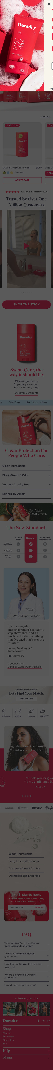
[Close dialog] (49, 4)
